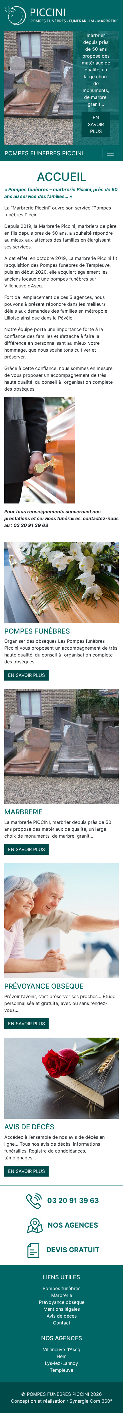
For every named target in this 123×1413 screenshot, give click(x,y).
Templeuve (61, 1370)
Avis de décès (62, 1316)
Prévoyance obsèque (61, 1302)
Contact (61, 1323)
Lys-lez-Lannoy (61, 1363)
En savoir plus (96, 124)
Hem (62, 1356)
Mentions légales (61, 1309)
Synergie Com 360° (91, 1401)
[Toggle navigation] (110, 153)
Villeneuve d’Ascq (61, 1349)
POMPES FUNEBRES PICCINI (44, 153)
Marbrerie (61, 1295)
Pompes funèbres (61, 1288)
